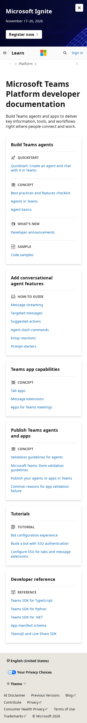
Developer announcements (33, 232)
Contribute (12, 702)
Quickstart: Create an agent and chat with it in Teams (41, 168)
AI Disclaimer (14, 695)
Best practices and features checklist (40, 193)
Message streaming (27, 305)
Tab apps (18, 391)
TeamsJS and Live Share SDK (34, 634)
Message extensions (27, 399)
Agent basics (21, 209)
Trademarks (13, 716)
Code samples (22, 255)
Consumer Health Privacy (24, 709)
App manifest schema (28, 625)
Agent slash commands (30, 330)
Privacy (32, 702)
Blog (69, 695)
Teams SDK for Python (28, 609)
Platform (26, 63)
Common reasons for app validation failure (40, 488)
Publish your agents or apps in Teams (41, 478)
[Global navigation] (5, 53)
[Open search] (65, 53)
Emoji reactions (23, 338)
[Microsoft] (43, 53)
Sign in (77, 52)
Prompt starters (23, 346)
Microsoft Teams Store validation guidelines (37, 467)
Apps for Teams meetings (31, 407)
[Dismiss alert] (79, 8)
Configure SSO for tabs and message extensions (41, 554)
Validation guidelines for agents (37, 457)
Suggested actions (26, 321)
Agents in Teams (24, 201)
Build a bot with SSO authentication (40, 543)
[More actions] (77, 64)
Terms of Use (64, 709)
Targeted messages (27, 313)
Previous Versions (45, 695)
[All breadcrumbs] (10, 64)
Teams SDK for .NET (27, 617)
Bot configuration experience (34, 535)
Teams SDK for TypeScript (31, 600)
